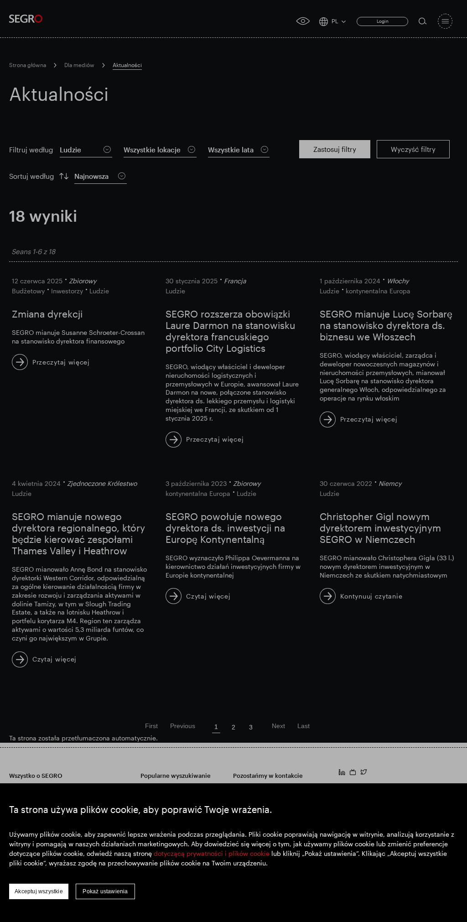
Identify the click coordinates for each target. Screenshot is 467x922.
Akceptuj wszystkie (39, 891)
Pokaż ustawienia (105, 891)
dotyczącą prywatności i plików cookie (212, 853)
